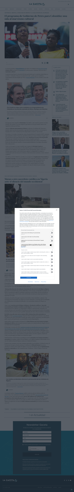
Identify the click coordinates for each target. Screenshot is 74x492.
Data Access (37, 281)
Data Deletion (30, 281)
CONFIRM (29, 277)
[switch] (51, 233)
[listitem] (37, 230)
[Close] (57, 210)
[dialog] (37, 246)
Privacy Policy (43, 281)
